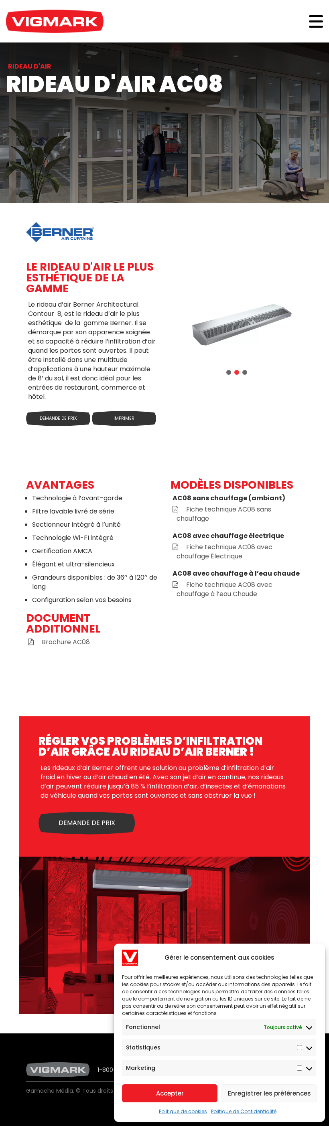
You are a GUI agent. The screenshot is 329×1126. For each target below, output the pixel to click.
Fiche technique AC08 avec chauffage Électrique (224, 551)
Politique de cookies (183, 1111)
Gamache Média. (50, 1091)
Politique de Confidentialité (243, 1111)
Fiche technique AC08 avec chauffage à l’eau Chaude (224, 589)
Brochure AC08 (66, 642)
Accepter (170, 1093)
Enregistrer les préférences (269, 1093)
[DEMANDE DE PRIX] (87, 832)
